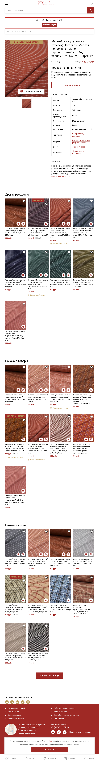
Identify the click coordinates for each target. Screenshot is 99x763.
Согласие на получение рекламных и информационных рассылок (44, 404)
